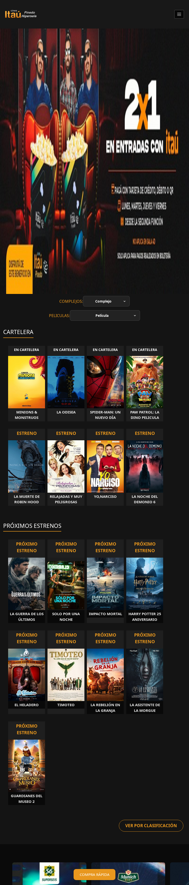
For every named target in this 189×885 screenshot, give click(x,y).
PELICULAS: (59, 315)
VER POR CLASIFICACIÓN (151, 825)
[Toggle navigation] (179, 14)
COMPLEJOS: (71, 301)
